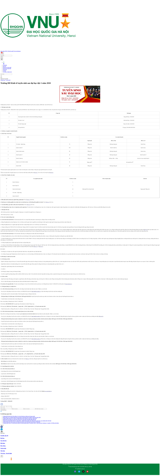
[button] (80, 427)
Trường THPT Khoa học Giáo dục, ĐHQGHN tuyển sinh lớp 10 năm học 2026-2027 (20, 418)
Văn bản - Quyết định (6, 453)
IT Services (15, 51)
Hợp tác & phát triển (7, 68)
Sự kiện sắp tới (4, 435)
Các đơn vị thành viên (7, 71)
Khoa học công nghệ (7, 67)
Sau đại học (3, 440)
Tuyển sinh (8, 80)
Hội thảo (2, 443)
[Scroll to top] (1, 456)
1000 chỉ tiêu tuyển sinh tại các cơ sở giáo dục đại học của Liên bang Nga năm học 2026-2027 (21, 421)
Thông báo (3, 80)
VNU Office (7, 51)
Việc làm (2, 450)
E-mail (11, 51)
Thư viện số (2, 51)
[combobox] (2, 53)
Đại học (2, 438)
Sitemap (19, 51)
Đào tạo (4, 66)
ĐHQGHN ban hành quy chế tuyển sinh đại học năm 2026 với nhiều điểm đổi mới (19, 419)
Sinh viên (5, 69)
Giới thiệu (5, 65)
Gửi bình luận (3, 410)
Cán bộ (4, 70)
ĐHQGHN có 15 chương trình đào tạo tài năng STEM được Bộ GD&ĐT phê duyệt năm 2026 (22, 417)
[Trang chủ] (38, 50)
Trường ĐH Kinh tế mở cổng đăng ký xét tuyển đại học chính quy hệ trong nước (19, 416)
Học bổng (3, 445)
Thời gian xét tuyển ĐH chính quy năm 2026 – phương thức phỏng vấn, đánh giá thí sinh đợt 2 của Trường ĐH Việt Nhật (27, 420)
